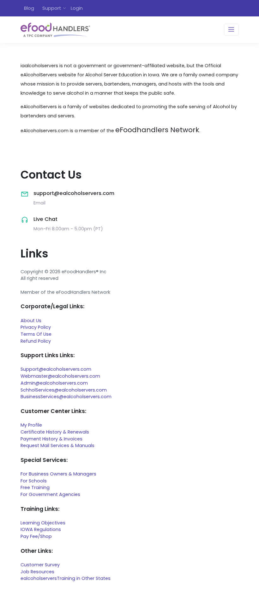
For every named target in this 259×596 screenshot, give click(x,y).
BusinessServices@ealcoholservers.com (66, 396)
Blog (29, 8)
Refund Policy (36, 341)
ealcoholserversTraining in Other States (66, 578)
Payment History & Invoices (51, 439)
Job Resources (37, 572)
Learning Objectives (43, 523)
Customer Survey (40, 565)
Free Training (35, 487)
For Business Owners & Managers (58, 474)
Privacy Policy (36, 327)
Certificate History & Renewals (55, 432)
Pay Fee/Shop (36, 536)
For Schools (34, 481)
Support (51, 8)
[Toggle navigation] (231, 30)
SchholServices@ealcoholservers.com (64, 390)
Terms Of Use (36, 334)
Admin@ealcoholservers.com (54, 383)
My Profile (31, 425)
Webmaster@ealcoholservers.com (60, 376)
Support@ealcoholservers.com (56, 369)
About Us (31, 320)
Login (77, 8)
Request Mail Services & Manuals (57, 445)
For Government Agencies (50, 494)
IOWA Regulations (41, 529)
